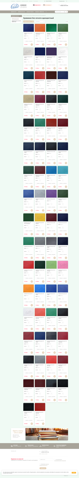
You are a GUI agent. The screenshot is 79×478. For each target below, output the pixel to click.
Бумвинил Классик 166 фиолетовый (51, 57)
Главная (24, 15)
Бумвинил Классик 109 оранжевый (40, 33)
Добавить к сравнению (29, 41)
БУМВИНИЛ (23, 5)
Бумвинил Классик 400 (28, 246)
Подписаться (43, 468)
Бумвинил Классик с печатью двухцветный (16, 21)
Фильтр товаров (27, 21)
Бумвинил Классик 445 (28, 293)
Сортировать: (38, 21)
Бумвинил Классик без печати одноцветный (15, 19)
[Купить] (32, 44)
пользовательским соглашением (60, 460)
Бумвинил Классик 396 (51, 222)
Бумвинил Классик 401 (40, 246)
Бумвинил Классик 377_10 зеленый (27, 223)
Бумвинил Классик (29, 15)
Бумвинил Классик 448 (62, 293)
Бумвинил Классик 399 (62, 222)
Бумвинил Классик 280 (51, 151)
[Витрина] (67, 21)
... (46, 11)
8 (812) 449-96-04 (64, 5)
